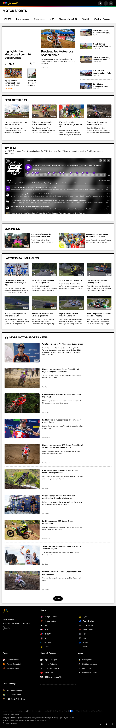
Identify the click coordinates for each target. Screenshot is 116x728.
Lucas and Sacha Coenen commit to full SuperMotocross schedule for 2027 (102, 31)
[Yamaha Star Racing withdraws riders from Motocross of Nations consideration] (86, 59)
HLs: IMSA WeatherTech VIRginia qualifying (42, 314)
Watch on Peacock (102, 19)
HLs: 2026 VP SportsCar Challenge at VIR (15, 314)
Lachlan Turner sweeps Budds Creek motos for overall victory (62, 421)
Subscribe (7, 628)
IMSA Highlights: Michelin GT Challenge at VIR (43, 281)
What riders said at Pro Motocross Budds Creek (62, 344)
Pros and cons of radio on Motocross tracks (16, 123)
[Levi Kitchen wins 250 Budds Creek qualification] (22, 530)
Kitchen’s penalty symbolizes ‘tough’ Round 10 (70, 124)
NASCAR (7, 19)
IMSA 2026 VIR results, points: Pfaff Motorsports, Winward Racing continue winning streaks (101, 72)
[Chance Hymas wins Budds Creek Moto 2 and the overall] (22, 403)
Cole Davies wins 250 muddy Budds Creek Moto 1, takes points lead (60, 471)
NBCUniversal (15, 714)
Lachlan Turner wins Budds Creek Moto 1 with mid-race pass (61, 573)
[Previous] (30, 63)
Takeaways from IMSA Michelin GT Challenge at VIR (15, 282)
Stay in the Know (8, 619)
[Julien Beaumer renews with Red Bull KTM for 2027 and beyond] (22, 555)
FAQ (29, 711)
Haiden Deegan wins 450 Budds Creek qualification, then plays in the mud (58, 497)
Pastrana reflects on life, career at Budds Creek (41, 235)
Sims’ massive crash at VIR (70, 280)
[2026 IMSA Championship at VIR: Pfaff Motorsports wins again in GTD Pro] (86, 86)
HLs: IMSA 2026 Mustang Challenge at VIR (98, 281)
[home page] (10, 3)
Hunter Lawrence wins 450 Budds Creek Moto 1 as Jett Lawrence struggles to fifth (62, 446)
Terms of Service (98, 711)
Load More (58, 598)
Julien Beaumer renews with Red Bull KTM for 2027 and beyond (61, 547)
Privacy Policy (63, 711)
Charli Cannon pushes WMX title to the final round (101, 45)
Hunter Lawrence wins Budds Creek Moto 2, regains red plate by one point (61, 370)
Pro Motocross (22, 19)
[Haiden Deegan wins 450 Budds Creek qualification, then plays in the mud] (22, 504)
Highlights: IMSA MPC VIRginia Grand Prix (69, 314)
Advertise (5, 711)
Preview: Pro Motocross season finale (57, 53)
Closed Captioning (21, 711)
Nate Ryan (96, 75)
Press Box (47, 711)
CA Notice (89, 711)
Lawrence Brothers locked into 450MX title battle (97, 235)
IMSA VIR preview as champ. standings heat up (99, 314)
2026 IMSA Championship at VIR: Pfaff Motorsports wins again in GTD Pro (100, 85)
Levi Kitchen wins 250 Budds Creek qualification (57, 522)
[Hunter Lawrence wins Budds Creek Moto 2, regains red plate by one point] (22, 378)
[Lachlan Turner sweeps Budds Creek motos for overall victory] (22, 428)
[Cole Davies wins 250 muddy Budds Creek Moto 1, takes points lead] (22, 479)
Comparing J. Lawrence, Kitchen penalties (97, 123)
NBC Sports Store (37, 711)
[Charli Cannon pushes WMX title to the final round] (86, 46)
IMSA (52, 19)
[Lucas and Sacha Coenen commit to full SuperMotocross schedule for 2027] (86, 32)
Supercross (39, 19)
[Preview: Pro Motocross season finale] (58, 38)
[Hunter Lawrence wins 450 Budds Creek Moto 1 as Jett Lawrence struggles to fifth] (22, 454)
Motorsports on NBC (68, 19)
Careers (12, 711)
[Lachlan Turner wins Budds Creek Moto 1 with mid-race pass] (22, 580)
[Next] (34, 63)
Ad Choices (54, 711)
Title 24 (85, 19)
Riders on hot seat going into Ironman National (42, 123)
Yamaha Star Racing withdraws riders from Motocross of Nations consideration (101, 58)
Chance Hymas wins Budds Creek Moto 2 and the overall (61, 395)
